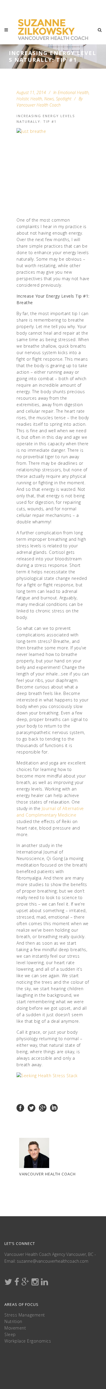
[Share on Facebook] (20, 1107)
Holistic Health (29, 98)
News (49, 98)
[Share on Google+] (43, 1107)
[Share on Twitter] (31, 1107)
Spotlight (63, 98)
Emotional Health (73, 92)
